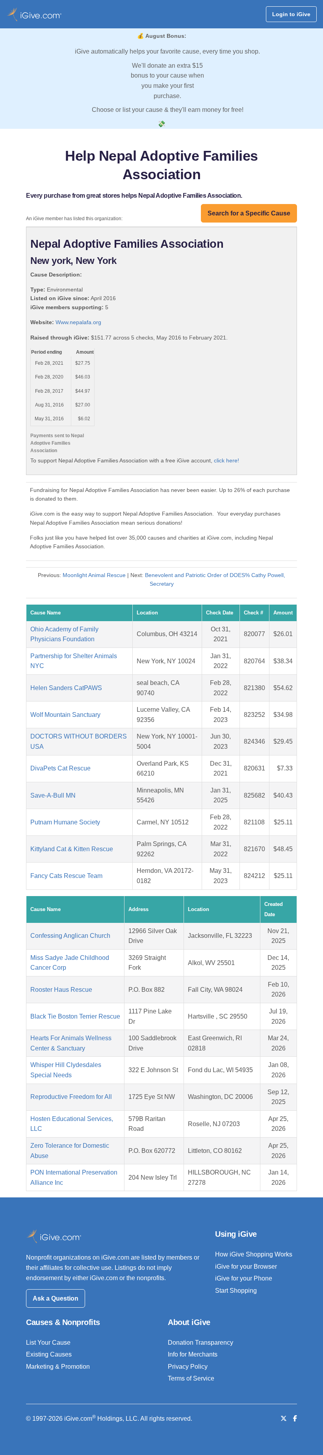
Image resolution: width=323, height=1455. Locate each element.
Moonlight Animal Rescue (94, 575)
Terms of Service (191, 1378)
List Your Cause (48, 1342)
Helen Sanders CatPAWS (66, 688)
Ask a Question (55, 1298)
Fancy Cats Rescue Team (66, 875)
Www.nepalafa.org (78, 322)
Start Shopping (236, 1290)
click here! (226, 460)
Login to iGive (291, 14)
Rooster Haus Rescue (61, 989)
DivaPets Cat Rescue (60, 768)
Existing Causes (49, 1354)
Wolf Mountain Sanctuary (65, 714)
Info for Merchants (192, 1354)
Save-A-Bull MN (53, 795)
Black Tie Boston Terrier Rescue (75, 1016)
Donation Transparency (200, 1342)
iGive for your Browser (246, 1266)
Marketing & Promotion (58, 1366)
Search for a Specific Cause (249, 213)
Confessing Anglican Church (70, 935)
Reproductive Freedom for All (71, 1096)
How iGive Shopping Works (253, 1254)
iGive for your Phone (243, 1278)
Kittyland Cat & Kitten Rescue (71, 849)
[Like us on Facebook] (295, 1418)
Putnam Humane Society (65, 822)
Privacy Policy (188, 1366)
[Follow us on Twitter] (283, 1418)
